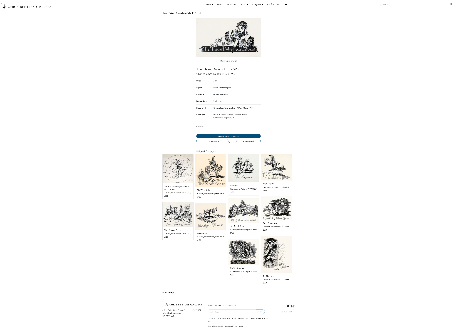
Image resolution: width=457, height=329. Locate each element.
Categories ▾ (257, 4)
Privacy (235, 326)
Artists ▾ (244, 4)
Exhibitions (231, 4)
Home (164, 12)
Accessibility (228, 326)
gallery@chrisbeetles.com (171, 313)
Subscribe (260, 311)
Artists (171, 12)
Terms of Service (262, 318)
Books (220, 4)
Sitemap (241, 326)
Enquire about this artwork (228, 136)
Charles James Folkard (184, 12)
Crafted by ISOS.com (288, 312)
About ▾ (209, 4)
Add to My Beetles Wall (245, 141)
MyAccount (274, 4)
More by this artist (212, 141)
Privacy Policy (249, 318)
